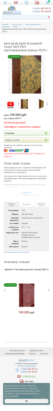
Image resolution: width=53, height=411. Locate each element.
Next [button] (46, 104)
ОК (26, 401)
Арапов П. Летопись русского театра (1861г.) (26, 269)
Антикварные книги (17, 351)
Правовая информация (26, 366)
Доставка (26, 204)
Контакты (44, 354)
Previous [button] (19, 104)
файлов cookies (25, 396)
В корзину (9, 133)
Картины (32, 354)
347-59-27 (42, 8)
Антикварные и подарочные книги (12, 13)
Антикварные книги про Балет (17, 252)
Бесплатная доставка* (15, 122)
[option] (26, 74)
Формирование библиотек (15, 354)
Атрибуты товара (11, 204)
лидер (12, 12)
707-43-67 (42, 11)
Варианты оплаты (42, 204)
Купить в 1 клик (12, 140)
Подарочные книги (36, 351)
